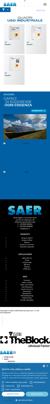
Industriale (27, 262)
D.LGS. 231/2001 (27, 300)
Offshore (27, 269)
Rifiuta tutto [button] (37, 394)
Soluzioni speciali (27, 247)
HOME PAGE (8, 357)
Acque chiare (27, 238)
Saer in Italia (27, 283)
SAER (6, 359)
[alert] (25, 383)
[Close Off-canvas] (14, 352)
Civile (27, 260)
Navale (27, 267)
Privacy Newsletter (11, 323)
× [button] (47, 366)
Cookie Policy (9, 316)
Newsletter (27, 294)
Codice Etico (27, 298)
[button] (25, 400)
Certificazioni (27, 287)
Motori (27, 242)
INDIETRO (40, 11)
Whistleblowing (27, 296)
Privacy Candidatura (11, 325)
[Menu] (44, 4)
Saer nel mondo (27, 285)
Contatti (27, 280)
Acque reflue (27, 240)
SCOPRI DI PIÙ (37, 111)
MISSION (11, 361)
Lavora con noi (27, 289)
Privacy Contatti (10, 321)
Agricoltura (27, 258)
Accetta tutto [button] (13, 394)
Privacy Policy (9, 319)
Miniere (27, 265)
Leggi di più (44, 378)
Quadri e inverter (27, 245)
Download (27, 291)
